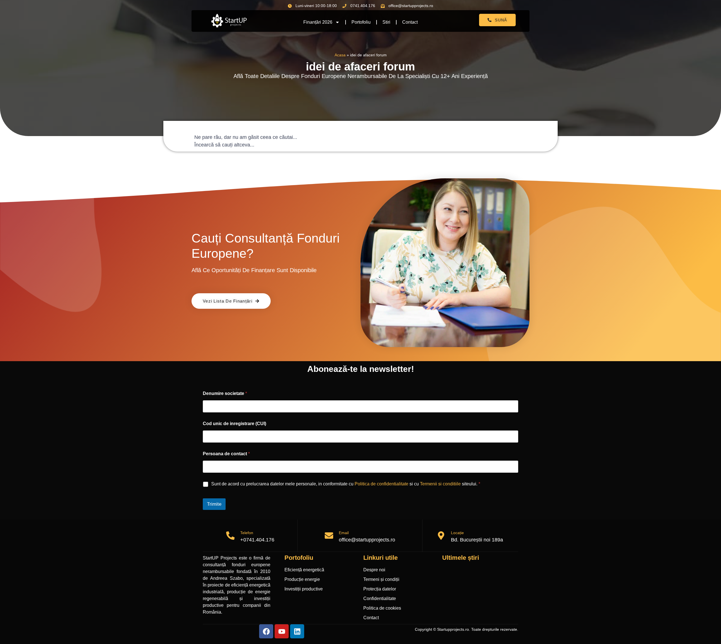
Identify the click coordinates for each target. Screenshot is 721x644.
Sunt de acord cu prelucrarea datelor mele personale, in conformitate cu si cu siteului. (345, 483)
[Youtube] (282, 631)
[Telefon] (230, 535)
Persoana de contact (226, 453)
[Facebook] (266, 631)
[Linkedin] (297, 631)
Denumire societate (225, 393)
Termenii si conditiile (440, 483)
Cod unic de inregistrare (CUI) (234, 423)
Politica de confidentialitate (381, 483)
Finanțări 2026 (317, 22)
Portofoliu (361, 22)
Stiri (386, 22)
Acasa (340, 55)
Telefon (246, 532)
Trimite (214, 504)
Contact (410, 22)
